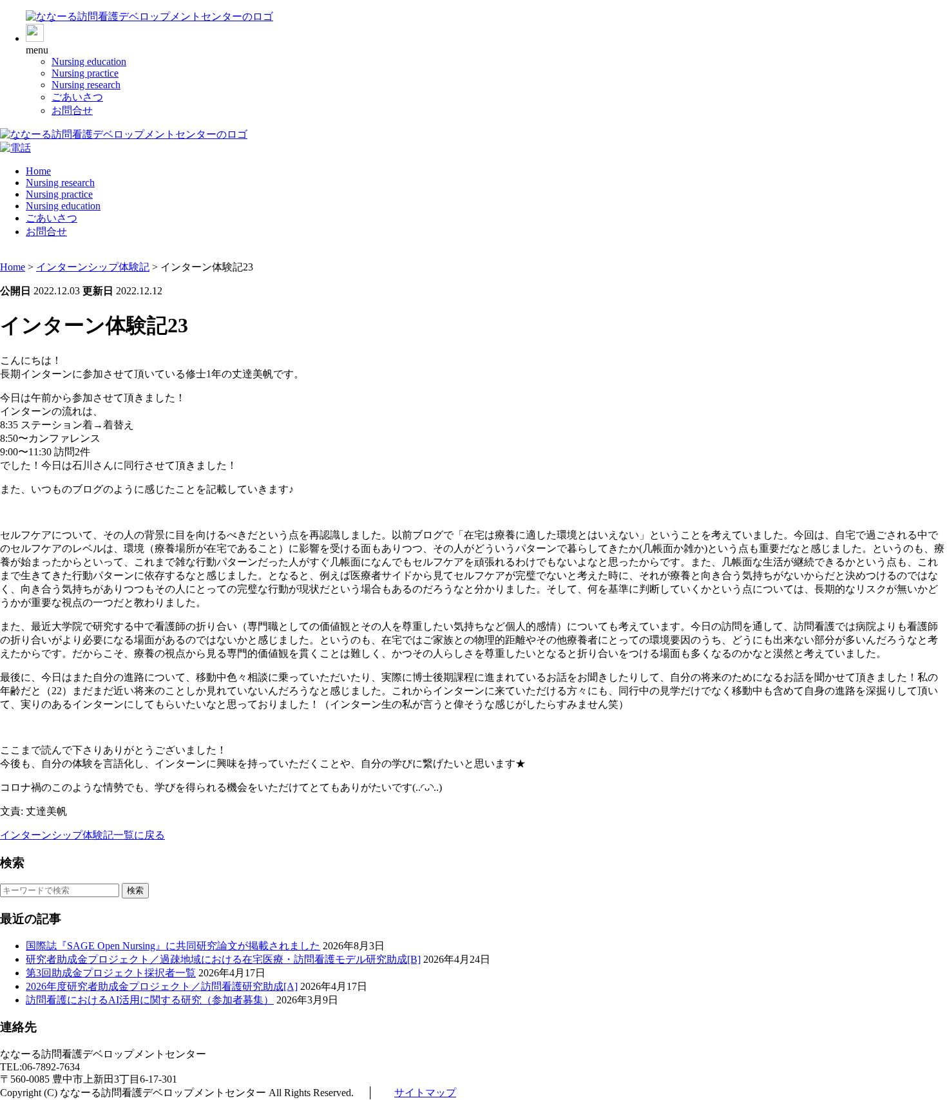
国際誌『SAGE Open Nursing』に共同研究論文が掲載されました (173, 945)
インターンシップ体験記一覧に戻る (82, 835)
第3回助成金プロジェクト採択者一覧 (111, 972)
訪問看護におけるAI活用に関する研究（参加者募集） (150, 999)
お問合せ (72, 110)
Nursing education (89, 61)
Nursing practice (85, 73)
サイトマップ (425, 1092)
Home (38, 171)
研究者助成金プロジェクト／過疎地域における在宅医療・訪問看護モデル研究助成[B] (223, 959)
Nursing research (86, 84)
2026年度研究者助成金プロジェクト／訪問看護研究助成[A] (162, 986)
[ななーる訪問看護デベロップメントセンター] (149, 16)
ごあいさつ (77, 96)
